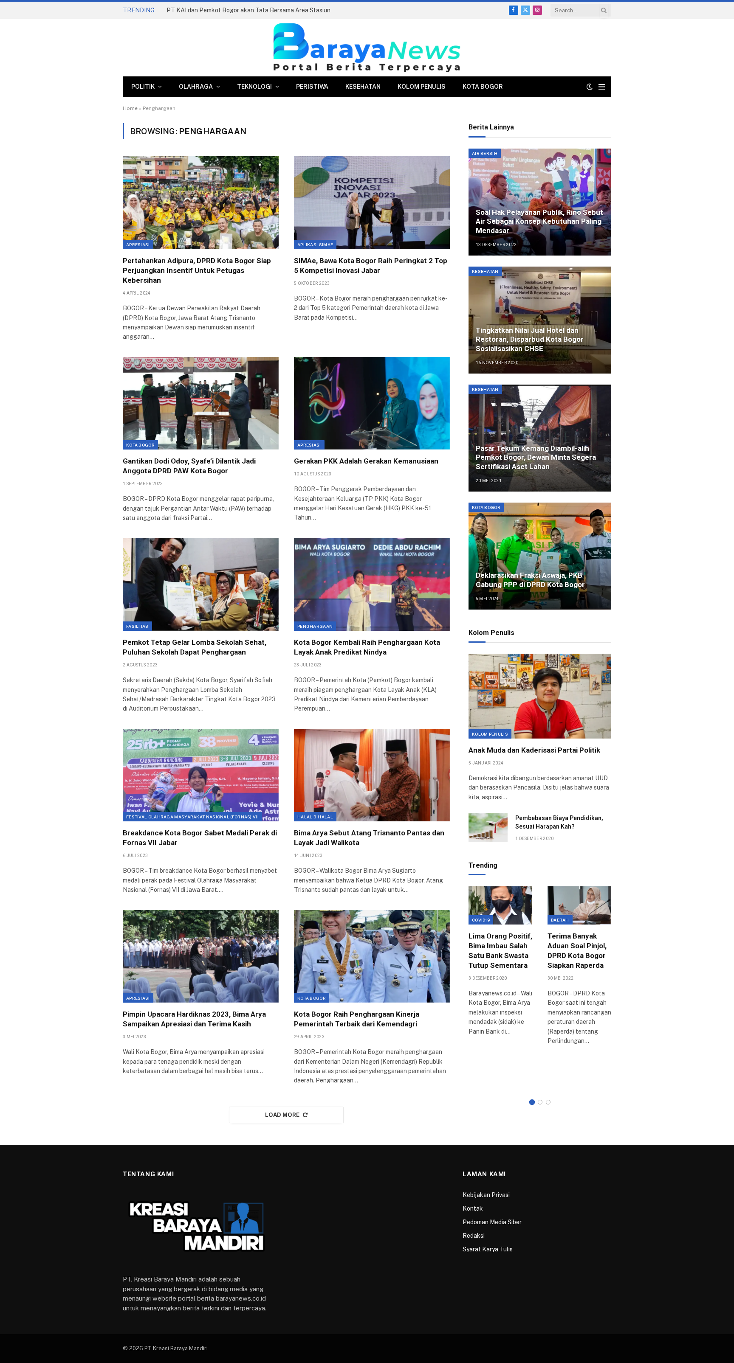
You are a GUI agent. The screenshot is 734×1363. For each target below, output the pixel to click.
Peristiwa (312, 86)
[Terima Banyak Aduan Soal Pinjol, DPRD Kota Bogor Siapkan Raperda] (579, 905)
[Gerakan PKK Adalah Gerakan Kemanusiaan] (372, 403)
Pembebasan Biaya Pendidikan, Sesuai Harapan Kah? (559, 822)
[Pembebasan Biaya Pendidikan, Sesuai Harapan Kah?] (488, 827)
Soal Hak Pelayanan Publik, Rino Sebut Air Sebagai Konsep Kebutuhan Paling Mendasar (539, 221)
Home (130, 108)
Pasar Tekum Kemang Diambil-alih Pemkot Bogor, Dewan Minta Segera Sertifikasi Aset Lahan (536, 457)
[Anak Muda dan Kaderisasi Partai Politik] (540, 696)
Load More (282, 1115)
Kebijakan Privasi (486, 1195)
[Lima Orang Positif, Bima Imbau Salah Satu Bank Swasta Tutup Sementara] (500, 905)
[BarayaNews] (367, 47)
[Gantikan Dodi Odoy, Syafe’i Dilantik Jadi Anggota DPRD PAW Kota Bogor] (201, 403)
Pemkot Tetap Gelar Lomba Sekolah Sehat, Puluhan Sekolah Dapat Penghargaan (194, 647)
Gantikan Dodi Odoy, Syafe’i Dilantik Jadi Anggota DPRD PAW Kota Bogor (189, 466)
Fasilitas (137, 626)
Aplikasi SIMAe (315, 244)
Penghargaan (315, 626)
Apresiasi (138, 244)
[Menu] (601, 86)
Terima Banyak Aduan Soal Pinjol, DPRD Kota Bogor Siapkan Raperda (577, 951)
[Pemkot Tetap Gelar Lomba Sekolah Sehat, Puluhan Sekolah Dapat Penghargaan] (201, 584)
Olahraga (196, 86)
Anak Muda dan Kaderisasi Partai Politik (534, 750)
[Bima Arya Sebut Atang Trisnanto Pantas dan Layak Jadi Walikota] (372, 775)
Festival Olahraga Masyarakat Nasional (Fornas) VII (192, 816)
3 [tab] (548, 1102)
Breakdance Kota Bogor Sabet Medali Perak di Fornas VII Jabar (200, 838)
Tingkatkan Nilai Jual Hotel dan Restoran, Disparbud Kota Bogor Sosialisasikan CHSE (530, 339)
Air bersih (484, 153)
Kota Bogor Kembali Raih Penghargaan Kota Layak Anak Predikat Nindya (367, 647)
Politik (143, 86)
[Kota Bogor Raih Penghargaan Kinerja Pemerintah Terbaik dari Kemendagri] (372, 956)
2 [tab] (540, 1102)
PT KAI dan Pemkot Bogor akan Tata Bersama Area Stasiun (248, 10)
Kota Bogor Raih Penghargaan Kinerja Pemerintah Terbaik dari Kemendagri (356, 1019)
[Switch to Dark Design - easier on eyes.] (589, 86)
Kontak (473, 1208)
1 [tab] (532, 1102)
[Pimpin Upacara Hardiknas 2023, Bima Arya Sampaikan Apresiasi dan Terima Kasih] (201, 956)
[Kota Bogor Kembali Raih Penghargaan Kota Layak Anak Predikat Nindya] (372, 584)
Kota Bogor (483, 86)
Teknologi (254, 86)
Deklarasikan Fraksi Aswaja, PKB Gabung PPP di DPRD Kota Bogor (530, 580)
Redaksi (474, 1235)
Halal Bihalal (315, 816)
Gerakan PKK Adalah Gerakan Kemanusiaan (366, 461)
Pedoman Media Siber (492, 1222)
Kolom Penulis (422, 86)
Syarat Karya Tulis (488, 1249)
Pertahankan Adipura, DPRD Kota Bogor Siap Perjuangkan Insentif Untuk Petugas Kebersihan (197, 270)
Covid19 (481, 919)
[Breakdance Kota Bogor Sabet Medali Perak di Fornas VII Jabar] (201, 775)
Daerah (560, 919)
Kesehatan (363, 86)
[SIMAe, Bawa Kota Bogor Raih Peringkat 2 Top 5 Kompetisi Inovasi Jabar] (372, 202)
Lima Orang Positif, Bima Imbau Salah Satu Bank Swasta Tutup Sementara (500, 951)
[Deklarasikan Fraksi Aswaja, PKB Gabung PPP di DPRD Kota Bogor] (540, 556)
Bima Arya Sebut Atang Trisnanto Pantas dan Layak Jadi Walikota (369, 838)
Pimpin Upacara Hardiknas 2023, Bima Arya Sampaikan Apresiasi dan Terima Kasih (194, 1019)
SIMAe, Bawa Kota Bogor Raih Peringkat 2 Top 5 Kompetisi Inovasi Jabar (370, 265)
